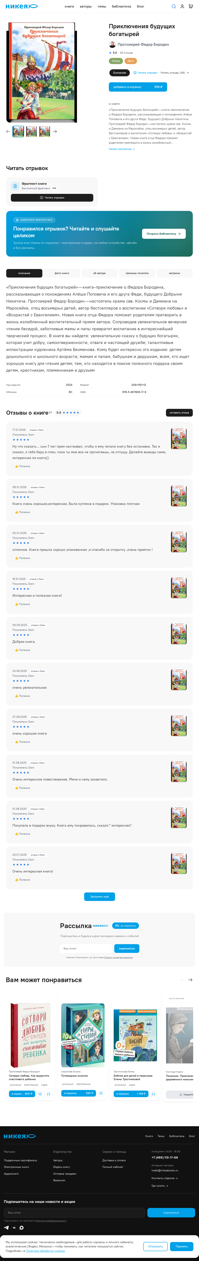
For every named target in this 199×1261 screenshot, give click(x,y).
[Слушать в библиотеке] (48, 1094)
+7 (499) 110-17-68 (165, 1157)
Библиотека (176, 1136)
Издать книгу (61, 1167)
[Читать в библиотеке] (40, 1094)
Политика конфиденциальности (50, 1221)
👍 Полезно (22, 466)
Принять (182, 1246)
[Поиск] (173, 6)
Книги (149, 1136)
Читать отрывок (147, 72)
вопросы (174, 273)
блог (141, 6)
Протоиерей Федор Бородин (143, 44)
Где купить (160, 1185)
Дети (131, 61)
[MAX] (22, 1228)
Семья (116, 61)
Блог (192, 1136)
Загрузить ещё (99, 896)
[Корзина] (191, 6)
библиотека (121, 6)
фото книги (62, 273)
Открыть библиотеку (161, 234)
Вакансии (59, 1180)
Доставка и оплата (114, 1160)
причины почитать (137, 273)
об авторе (99, 273)
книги (69, 6)
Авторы (58, 1160)
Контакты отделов (165, 1178)
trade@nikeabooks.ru (165, 1170)
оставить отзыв (179, 412)
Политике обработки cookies (45, 1251)
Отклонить (155, 1246)
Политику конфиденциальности (118, 957)
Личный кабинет (112, 1167)
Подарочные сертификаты (20, 1160)
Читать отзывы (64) (173, 72)
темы (102, 6)
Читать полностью (120, 149)
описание (24, 273)
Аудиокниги (11, 1173)
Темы (161, 1136)
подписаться (127, 948)
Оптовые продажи (64, 1173)
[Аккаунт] (182, 6)
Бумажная (119, 72)
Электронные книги (16, 1167)
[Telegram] (6, 1228)
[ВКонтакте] (14, 1228)
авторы (86, 6)
